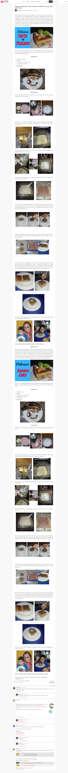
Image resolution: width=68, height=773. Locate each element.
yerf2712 (20, 10)
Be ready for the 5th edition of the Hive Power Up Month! (32, 762)
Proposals (28, 1)
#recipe (35, 677)
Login (47, 1)
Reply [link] (51, 680)
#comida (20, 677)
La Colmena (39, 709)
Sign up (50, 1)
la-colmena (18, 699)
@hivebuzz (27, 760)
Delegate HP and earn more (20, 733)
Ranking (35, 758)
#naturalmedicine (18, 678)
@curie (42, 705)
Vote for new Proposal (19, 732)
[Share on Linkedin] (53, 682)
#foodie (16, 677)
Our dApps (38, 1)
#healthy (31, 677)
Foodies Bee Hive (28, 10)
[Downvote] (17, 691)
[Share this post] (54, 682)
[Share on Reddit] (52, 682)
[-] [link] (54, 687)
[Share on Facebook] (49, 682)
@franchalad (22, 695)
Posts (23, 1)
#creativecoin (27, 677)
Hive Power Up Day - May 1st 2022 (28, 765)
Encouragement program (32, 726)
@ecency (22, 738)
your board (23, 758)
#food (23, 677)
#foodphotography (44, 677)
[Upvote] (14, 682)
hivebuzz (18, 748)
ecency (17, 725)
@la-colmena (40, 704)
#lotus (23, 678)
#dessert (38, 677)
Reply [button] (22, 691)
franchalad (18, 687)
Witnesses (33, 1)
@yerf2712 (47, 688)
